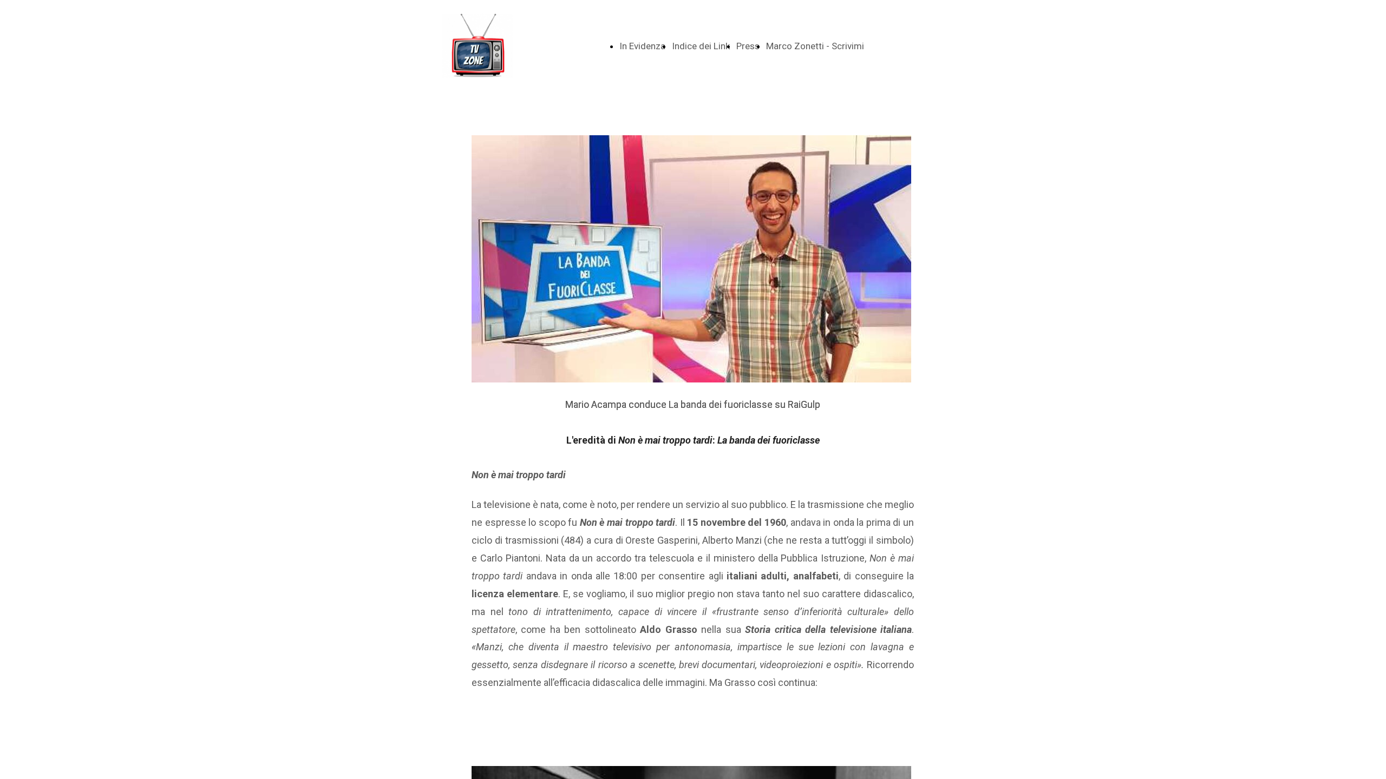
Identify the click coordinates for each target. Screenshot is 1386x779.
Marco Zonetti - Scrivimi (815, 46)
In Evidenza (642, 46)
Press (748, 46)
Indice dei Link (701, 46)
